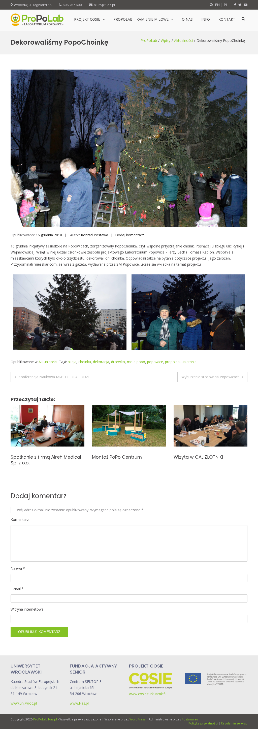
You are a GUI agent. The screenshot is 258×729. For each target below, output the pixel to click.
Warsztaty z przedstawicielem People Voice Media (207, 460)
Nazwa (18, 568)
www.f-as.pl (79, 703)
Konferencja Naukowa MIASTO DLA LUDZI (53, 376)
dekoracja (101, 361)
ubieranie (189, 361)
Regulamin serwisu (234, 723)
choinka (84, 361)
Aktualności (183, 40)
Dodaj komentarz (129, 235)
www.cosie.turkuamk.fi (147, 693)
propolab (172, 361)
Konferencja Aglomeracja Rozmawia (39, 460)
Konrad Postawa (94, 235)
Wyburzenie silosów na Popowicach (210, 376)
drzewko (118, 361)
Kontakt (226, 19)
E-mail (17, 588)
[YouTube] (245, 4)
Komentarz (20, 519)
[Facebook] (235, 4)
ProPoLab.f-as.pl (45, 719)
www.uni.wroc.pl (24, 703)
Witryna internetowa (27, 609)
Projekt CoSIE (87, 19)
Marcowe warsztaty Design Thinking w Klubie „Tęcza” (122, 460)
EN (217, 4)
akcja (72, 361)
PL (226, 4)
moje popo (136, 361)
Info (205, 19)
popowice (155, 361)
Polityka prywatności (203, 723)
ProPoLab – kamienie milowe (141, 19)
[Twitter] (240, 4)
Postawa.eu (190, 719)
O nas (187, 19)
